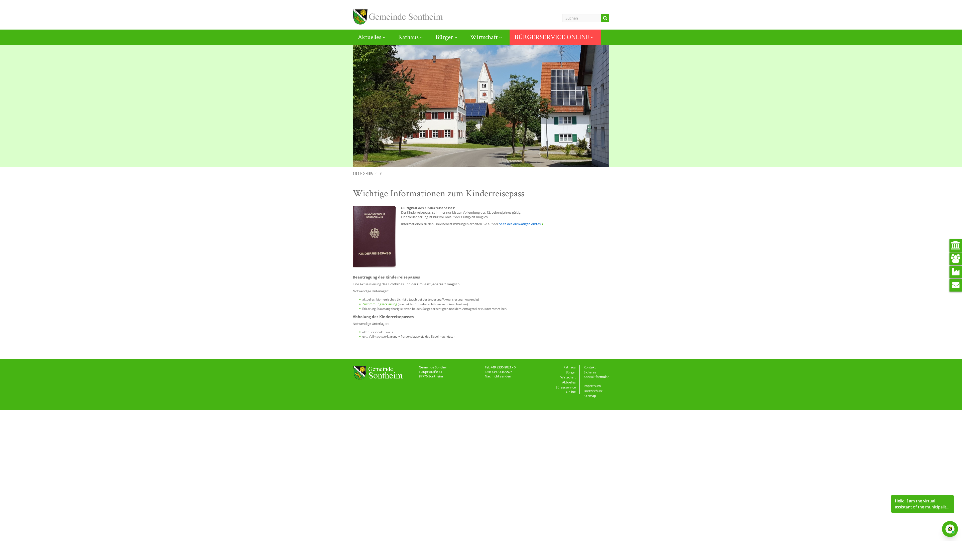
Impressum (592, 385)
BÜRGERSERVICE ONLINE (552, 37)
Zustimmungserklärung (379, 304)
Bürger (444, 37)
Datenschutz (593, 390)
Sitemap (590, 395)
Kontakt (590, 367)
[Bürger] (955, 258)
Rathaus (408, 37)
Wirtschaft (484, 37)
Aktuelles (369, 37)
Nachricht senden (498, 376)
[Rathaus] (955, 245)
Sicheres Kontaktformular (596, 374)
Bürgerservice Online (565, 389)
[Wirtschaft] (955, 272)
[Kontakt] (955, 285)
